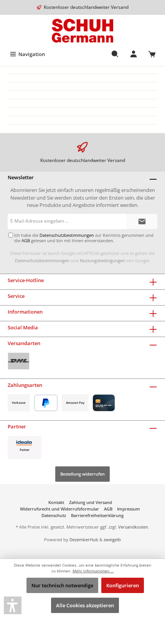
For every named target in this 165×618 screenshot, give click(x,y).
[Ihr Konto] (133, 54)
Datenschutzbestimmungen (42, 260)
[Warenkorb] (152, 54)
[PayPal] (46, 402)
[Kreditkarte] (103, 402)
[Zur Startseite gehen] (82, 31)
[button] (12, 605)
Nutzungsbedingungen (102, 260)
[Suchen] (115, 54)
